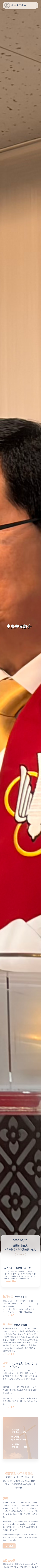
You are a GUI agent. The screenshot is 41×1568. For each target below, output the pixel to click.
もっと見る (20, 1254)
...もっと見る (10, 1281)
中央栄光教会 (19, 5)
